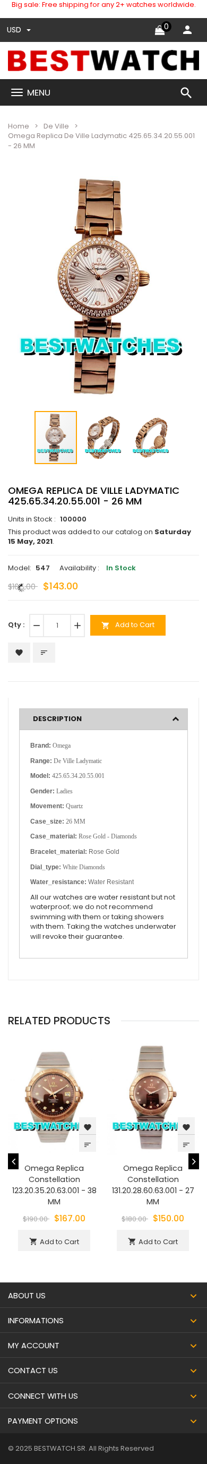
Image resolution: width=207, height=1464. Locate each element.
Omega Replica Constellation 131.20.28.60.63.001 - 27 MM (153, 1185)
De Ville (56, 126)
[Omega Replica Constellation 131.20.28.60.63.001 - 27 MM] (153, 1097)
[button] (174, 191)
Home (18, 126)
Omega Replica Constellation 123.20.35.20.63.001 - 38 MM (54, 1185)
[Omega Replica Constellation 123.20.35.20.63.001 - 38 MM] (54, 1097)
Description (57, 719)
